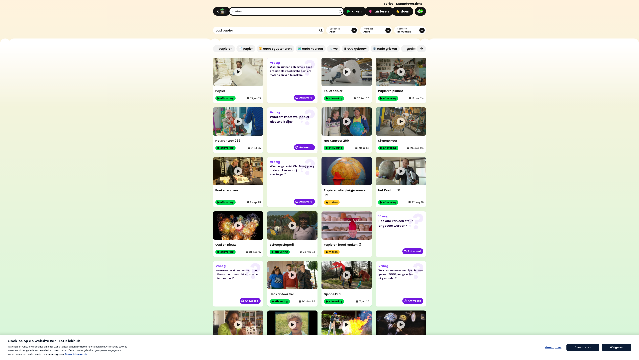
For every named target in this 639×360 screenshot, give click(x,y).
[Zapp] (420, 11)
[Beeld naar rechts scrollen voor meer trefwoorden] (421, 48)
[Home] (221, 11)
